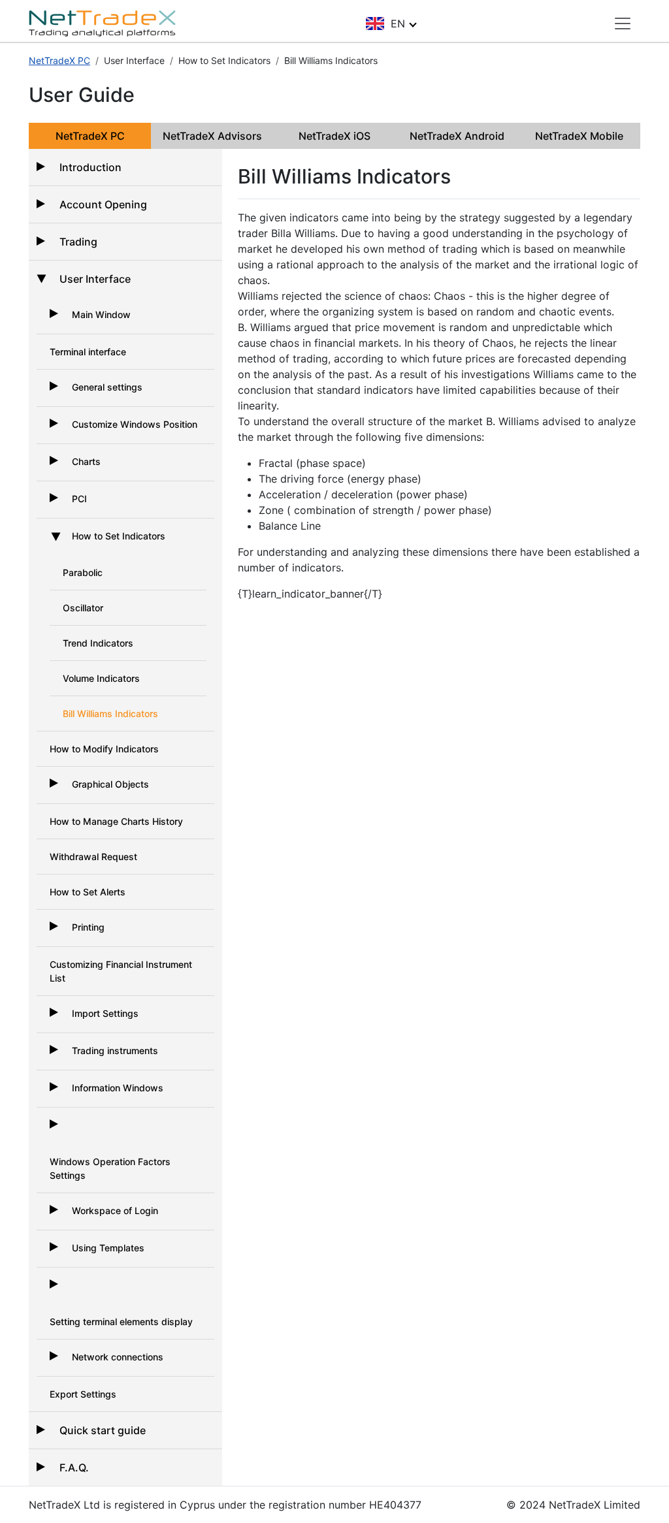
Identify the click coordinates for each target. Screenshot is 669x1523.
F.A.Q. (74, 1467)
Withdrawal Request (93, 856)
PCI (79, 498)
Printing (88, 927)
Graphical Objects (110, 784)
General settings (107, 387)
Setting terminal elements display (121, 1321)
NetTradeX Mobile (579, 135)
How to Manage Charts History (116, 821)
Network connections (117, 1356)
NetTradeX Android (457, 135)
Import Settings (105, 1013)
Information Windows (117, 1087)
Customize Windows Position (134, 424)
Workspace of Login (115, 1210)
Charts (86, 461)
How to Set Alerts (87, 891)
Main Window (101, 314)
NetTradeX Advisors (212, 135)
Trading (78, 241)
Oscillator (83, 607)
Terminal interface (88, 351)
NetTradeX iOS (334, 135)
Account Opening (103, 204)
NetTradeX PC (59, 60)
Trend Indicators (98, 643)
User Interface (95, 278)
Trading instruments (115, 1050)
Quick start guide (102, 1430)
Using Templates (108, 1247)
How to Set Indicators (118, 535)
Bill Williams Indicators (110, 713)
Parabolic (83, 572)
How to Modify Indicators (104, 748)
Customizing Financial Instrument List (121, 971)
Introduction (90, 167)
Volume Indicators (101, 678)
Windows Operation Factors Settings (110, 1168)
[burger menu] (622, 23)
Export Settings (83, 1394)
